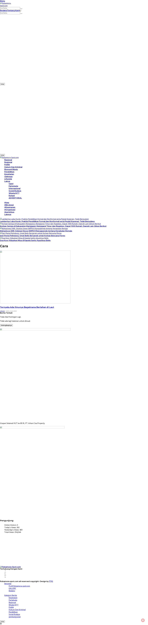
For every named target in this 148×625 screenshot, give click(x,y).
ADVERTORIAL (15, 198)
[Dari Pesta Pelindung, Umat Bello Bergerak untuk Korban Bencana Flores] (31, 233)
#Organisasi (9, 210)
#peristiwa (9, 212)
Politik (7, 165)
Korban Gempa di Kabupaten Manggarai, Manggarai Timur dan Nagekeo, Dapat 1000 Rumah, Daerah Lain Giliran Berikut (53, 226)
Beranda (7, 583)
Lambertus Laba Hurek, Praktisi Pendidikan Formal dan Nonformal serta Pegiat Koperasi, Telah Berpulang (47, 221)
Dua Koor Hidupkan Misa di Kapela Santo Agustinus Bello (25, 240)
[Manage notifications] (143, 620)
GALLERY (12, 588)
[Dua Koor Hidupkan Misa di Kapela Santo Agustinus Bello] (24, 238)
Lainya (7, 181)
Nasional (8, 160)
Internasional (14, 188)
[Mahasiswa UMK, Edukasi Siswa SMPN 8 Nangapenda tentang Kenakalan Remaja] (34, 228)
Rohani (12, 196)
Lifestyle (8, 179)
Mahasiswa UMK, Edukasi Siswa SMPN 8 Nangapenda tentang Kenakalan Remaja (36, 231)
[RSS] (5, 577)
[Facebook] (5, 571)
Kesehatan (9, 174)
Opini (11, 184)
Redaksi (3, 11)
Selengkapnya (6, 325)
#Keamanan (9, 207)
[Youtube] (5, 575)
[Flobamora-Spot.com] (8, 5)
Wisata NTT (14, 193)
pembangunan (15, 617)
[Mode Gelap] (20, 10)
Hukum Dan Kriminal (13, 167)
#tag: (6, 203)
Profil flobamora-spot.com (19, 586)
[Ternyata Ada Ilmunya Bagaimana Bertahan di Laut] (35, 303)
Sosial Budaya (15, 191)
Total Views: (9, 532)
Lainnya (7, 214)
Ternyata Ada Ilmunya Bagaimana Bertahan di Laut (27, 307)
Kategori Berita (10, 595)
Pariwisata (13, 186)
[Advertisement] (16, 49)
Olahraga (8, 177)
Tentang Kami (13, 11)
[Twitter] (5, 573)
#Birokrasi (9, 205)
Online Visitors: (10, 525)
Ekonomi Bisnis (11, 169)
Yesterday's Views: (12, 530)
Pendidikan (9, 172)
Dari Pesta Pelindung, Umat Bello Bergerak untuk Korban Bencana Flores (32, 236)
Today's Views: (10, 527)
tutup (2, 84)
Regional (8, 162)
